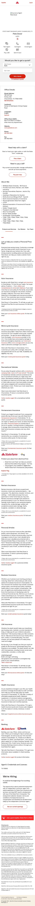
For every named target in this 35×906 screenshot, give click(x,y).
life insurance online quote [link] (16, 672)
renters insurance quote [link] (15, 515)
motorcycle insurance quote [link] (16, 356)
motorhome (29, 371)
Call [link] (2, 398)
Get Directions (8, 100)
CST (14, 119)
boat (12, 373)
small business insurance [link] (15, 614)
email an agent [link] (10, 398)
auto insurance (28, 282)
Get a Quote (17, 76)
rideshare (22, 288)
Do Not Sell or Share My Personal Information (11, 898)
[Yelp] (17, 39)
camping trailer (6, 373)
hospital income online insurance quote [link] (20, 714)
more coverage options (19, 343)
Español (4, 2)
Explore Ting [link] (5, 470)
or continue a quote (17, 79)
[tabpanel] (17, 114)
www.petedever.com (10, 128)
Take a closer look (6, 662)
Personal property (13, 423)
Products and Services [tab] (9, 229)
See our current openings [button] (15, 806)
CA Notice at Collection (22, 897)
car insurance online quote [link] (16, 313)
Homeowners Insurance (8, 418)
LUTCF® (17, 36)
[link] (28, 45)
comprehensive (6, 288)
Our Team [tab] (30, 229)
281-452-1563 (8, 133)
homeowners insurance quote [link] (17, 448)
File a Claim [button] (17, 158)
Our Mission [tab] (21, 229)
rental (14, 288)
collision (19, 286)
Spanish (6, 115)
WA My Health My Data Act (7, 897)
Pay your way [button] (17, 174)
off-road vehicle (21, 373)
